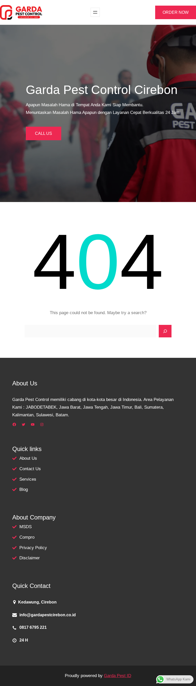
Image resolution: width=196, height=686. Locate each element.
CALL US (43, 133)
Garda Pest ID (117, 675)
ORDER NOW (176, 12)
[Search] (165, 331)
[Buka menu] (95, 12)
